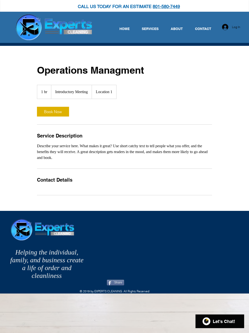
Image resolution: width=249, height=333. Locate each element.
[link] (53, 112)
